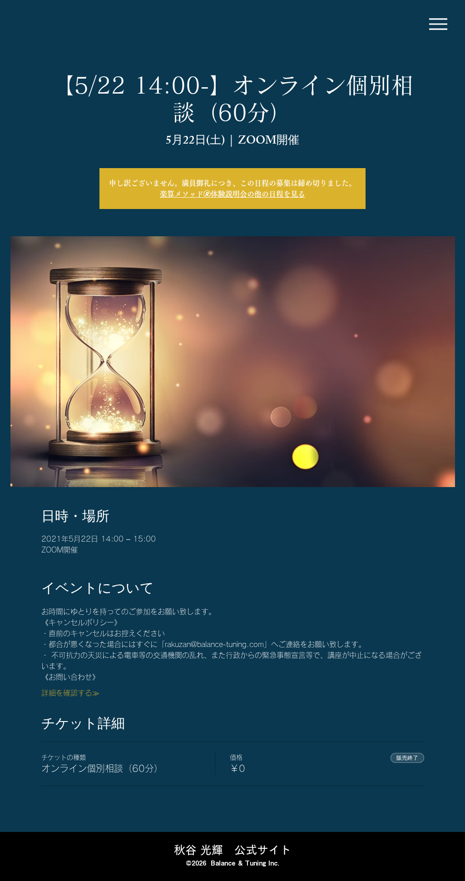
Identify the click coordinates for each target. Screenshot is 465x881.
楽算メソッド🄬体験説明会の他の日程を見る (232, 194)
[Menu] (438, 24)
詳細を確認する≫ (70, 693)
